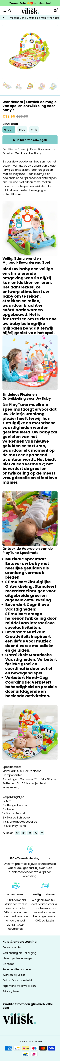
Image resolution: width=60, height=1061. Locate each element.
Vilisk (39, 1041)
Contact (8, 964)
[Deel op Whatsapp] (35, 833)
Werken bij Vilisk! (13, 975)
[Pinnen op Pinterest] (29, 833)
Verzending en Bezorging (19, 953)
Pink (34, 129)
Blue (22, 129)
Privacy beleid (11, 991)
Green (9, 129)
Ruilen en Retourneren (17, 969)
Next (54, 52)
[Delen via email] (42, 833)
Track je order (12, 947)
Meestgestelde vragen (17, 958)
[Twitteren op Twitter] (23, 833)
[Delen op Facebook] (17, 833)
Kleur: (10, 124)
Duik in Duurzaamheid (17, 980)
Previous (5, 52)
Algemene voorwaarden (19, 986)
